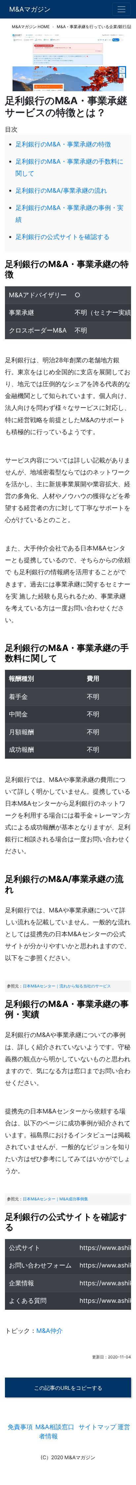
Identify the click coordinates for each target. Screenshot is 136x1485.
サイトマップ (97, 1427)
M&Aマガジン (29, 9)
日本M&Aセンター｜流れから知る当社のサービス (67, 985)
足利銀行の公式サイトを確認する (63, 237)
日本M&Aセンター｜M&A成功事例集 (55, 1198)
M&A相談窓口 (54, 1427)
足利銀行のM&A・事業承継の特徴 (63, 144)
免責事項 (20, 1427)
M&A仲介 (49, 1331)
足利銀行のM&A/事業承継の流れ (61, 190)
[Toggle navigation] (121, 9)
